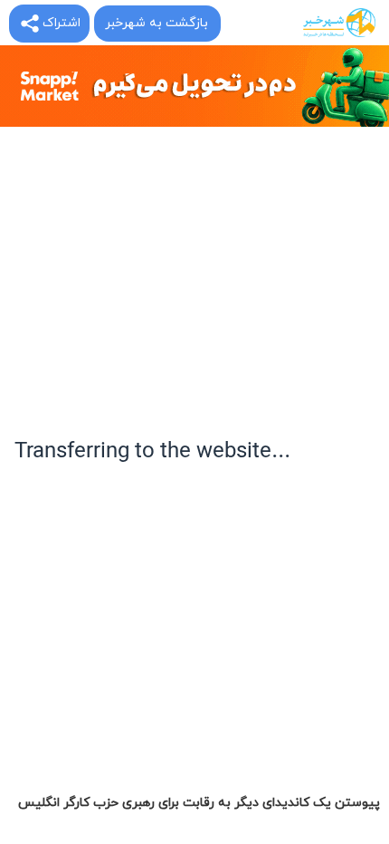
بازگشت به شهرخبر (156, 23)
